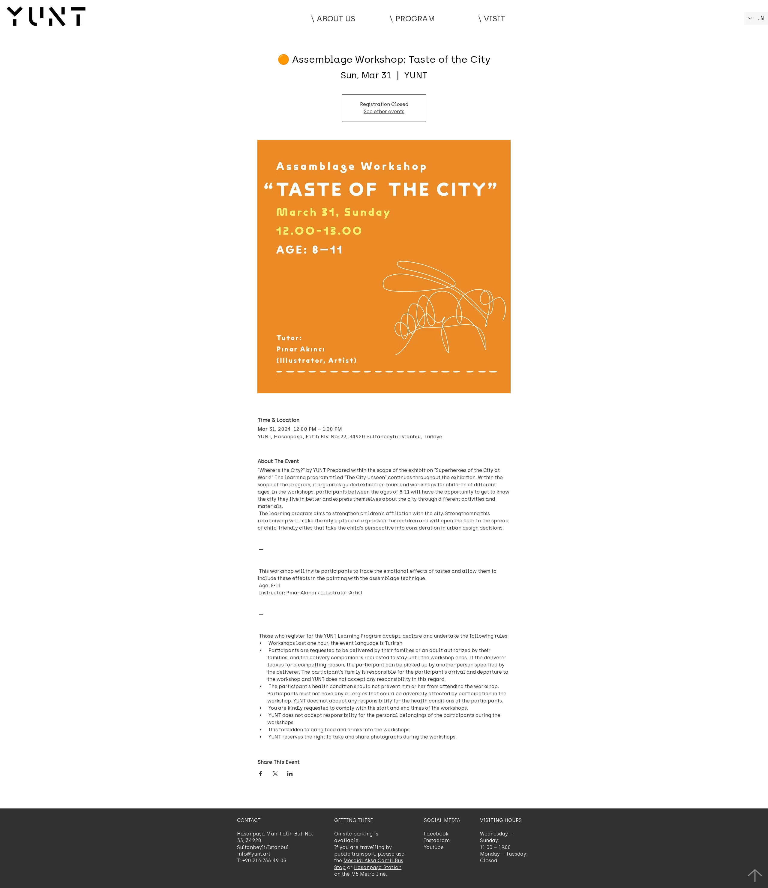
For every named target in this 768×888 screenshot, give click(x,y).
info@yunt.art (253, 854)
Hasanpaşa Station (377, 867)
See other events (384, 111)
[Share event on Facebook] (260, 773)
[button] (412, 18)
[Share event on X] (275, 773)
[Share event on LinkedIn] (290, 773)
